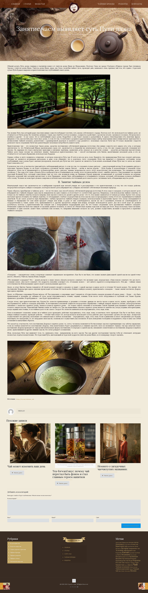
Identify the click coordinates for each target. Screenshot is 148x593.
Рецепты (136, 560)
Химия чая (120, 565)
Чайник (131, 569)
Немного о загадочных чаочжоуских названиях (112, 468)
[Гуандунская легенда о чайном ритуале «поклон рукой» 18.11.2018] (143, 586)
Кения (133, 550)
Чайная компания (122, 567)
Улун (136, 563)
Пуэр (130, 561)
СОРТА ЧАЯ (67, 554)
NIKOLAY (21, 411)
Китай (125, 552)
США (122, 562)
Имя (9, 517)
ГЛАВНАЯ (67, 547)
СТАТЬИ (66, 550)
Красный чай (133, 552)
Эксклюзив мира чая (16, 561)
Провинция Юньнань (129, 558)
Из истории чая (15, 543)
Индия (129, 550)
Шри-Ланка (121, 571)
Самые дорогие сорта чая (18, 549)
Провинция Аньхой (125, 556)
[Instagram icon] (74, 587)
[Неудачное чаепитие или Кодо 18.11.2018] (5, 586)
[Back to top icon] (74, 581)
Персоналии (133, 554)
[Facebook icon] (70, 587)
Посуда (118, 557)
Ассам (126, 544)
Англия (131, 542)
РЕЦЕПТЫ (67, 560)
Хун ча (125, 565)
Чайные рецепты (15, 555)
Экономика (127, 571)
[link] (58, 102)
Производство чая (122, 560)
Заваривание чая (134, 548)
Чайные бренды (15, 552)
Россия (118, 563)
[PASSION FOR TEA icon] (77, 587)
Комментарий (12, 498)
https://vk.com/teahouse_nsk (25, 399)
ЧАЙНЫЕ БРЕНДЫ (69, 557)
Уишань (132, 562)
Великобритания (130, 546)
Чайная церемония (80, 34)
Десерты (124, 548)
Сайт (97, 517)
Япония (89, 34)
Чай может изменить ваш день (26, 466)
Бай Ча (129, 544)
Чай (72, 34)
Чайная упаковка (133, 567)
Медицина (126, 554)
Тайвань (127, 562)
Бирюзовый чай (121, 546)
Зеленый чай (121, 550)
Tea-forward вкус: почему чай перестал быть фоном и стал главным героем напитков (71, 474)
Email (54, 517)
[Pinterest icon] (72, 587)
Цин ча (130, 565)
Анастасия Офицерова (122, 542)
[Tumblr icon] (75, 587)
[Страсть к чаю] (74, 8)
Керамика (119, 552)
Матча (119, 555)
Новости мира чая (15, 546)
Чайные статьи (63, 34)
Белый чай (134, 544)
